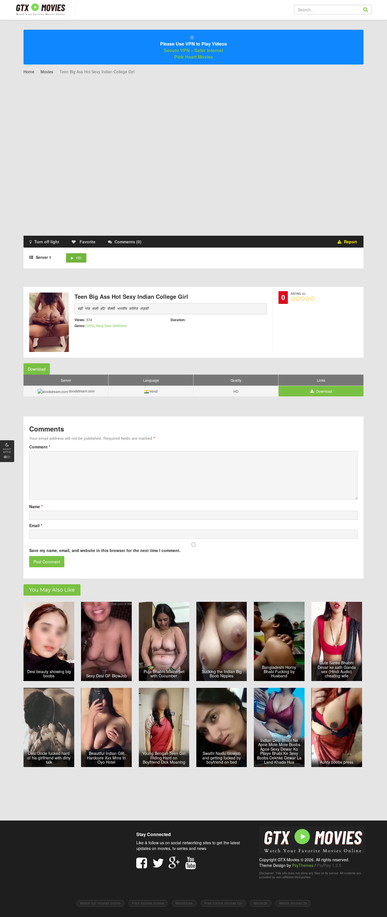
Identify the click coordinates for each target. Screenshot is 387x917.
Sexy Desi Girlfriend (111, 325)
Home (29, 71)
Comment (39, 447)
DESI (90, 325)
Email (35, 525)
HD (78, 257)
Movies (47, 71)
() (127, 241)
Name (35, 506)
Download (37, 369)
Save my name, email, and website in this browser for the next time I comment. (104, 550)
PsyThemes (302, 865)
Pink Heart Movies (193, 56)
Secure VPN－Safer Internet (193, 50)
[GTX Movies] (40, 9)
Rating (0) (298, 294)
